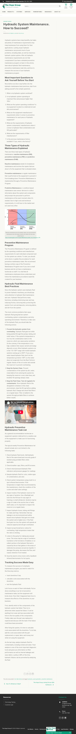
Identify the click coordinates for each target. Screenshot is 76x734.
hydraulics (30, 679)
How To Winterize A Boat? (13, 684)
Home (4, 11)
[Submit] (59, 6)
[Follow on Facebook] (60, 718)
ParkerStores (37, 11)
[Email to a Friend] (30, 674)
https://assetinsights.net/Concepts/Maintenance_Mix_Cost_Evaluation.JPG (22, 237)
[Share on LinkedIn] (33, 674)
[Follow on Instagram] (62, 718)
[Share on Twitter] (27, 674)
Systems (19, 11)
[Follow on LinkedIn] (65, 718)
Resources (48, 11)
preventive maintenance (47, 679)
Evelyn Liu (21, 33)
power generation (37, 679)
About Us (57, 11)
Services (27, 11)
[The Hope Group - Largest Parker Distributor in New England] (12, 6)
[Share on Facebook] (25, 674)
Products (10, 11)
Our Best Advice (7, 21)
